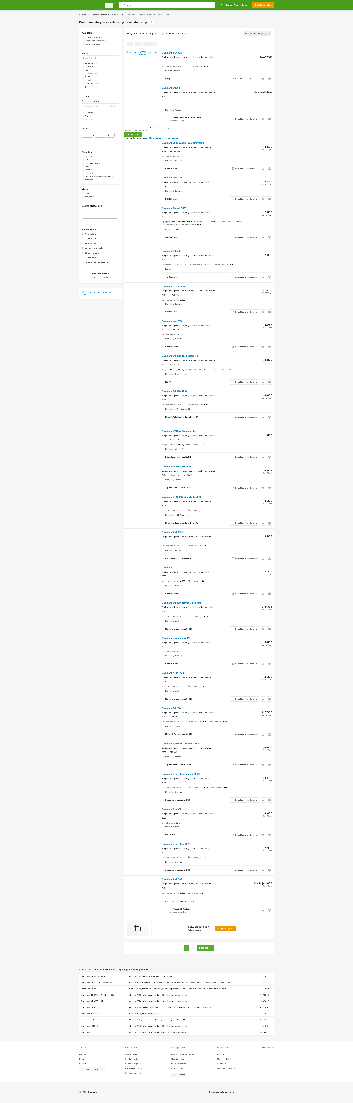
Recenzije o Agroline (134, 1068)
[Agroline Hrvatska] (90, 5)
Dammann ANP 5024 (172, 879)
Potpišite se (133, 134)
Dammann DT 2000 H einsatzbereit (180, 356)
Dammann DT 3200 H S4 (174, 391)
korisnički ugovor (170, 138)
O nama (82, 1054)
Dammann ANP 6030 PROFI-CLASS (180, 743)
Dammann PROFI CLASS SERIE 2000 (181, 497)
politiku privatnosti (154, 138)
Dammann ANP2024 (172, 532)
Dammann (167, 567)
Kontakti (82, 1064)
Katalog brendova (133, 1073)
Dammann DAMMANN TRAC (177, 466)
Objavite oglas (225, 928)
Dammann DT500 (171, 88)
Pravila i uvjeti (131, 1054)
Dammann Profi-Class (173, 809)
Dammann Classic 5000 (174, 208)
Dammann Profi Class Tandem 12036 (181, 774)
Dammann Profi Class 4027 (176, 844)
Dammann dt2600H (172, 53)
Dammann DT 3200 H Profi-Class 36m (181, 603)
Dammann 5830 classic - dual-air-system (183, 143)
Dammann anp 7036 (172, 177)
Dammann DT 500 (171, 251)
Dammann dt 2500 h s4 (174, 286)
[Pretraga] (121, 5)
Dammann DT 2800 (172, 708)
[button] (262, 78)
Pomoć (82, 1059)
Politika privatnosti (133, 1059)
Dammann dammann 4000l (176, 638)
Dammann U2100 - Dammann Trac (179, 431)
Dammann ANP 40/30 (173, 673)
